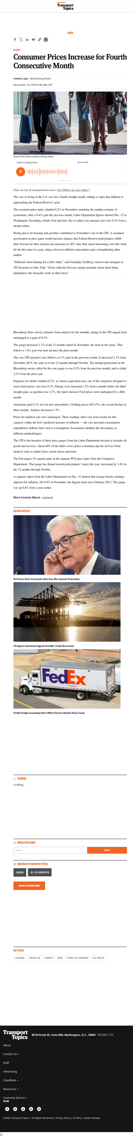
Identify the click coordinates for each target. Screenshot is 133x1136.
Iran (60, 957)
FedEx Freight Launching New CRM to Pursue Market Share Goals (49, 713)
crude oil (34, 957)
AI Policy (77, 1117)
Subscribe (20, 872)
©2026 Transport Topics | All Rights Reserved (28, 1117)
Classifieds (10, 1080)
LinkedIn (31, 1109)
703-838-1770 (105, 1035)
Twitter (15, 1109)
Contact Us (10, 1054)
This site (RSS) (39, 1109)
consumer (47, 497)
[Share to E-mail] (33, 40)
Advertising (10, 1071)
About (7, 1045)
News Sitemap (92, 1117)
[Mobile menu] (4, 4)
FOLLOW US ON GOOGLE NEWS (29, 885)
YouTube (23, 1109)
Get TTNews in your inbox (72, 190)
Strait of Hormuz (77, 957)
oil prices (98, 957)
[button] (39, 40)
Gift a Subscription (41, 872)
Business (17, 50)
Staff (6, 1063)
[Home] (66, 6)
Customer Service (14, 1098)
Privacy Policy (63, 1117)
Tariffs (49, 957)
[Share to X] (21, 40)
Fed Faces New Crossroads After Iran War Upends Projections (46, 579)
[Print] (45, 40)
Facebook (7, 1109)
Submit (107, 850)
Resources (10, 1089)
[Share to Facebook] (14, 40)
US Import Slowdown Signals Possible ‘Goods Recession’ (43, 646)
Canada (19, 957)
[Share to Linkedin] (27, 40)
